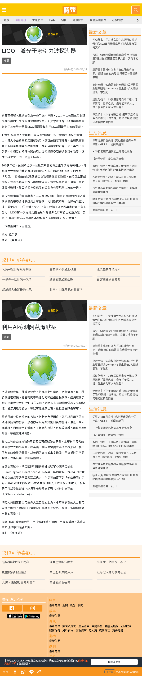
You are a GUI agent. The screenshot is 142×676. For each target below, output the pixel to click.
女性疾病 (81, 630)
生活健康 (83, 626)
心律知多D (119, 20)
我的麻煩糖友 (98, 20)
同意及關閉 (114, 662)
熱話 (73, 605)
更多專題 (117, 630)
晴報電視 (20, 20)
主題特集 (37, 20)
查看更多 (53, 34)
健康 (6, 20)
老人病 (93, 630)
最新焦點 (54, 605)
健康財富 (78, 20)
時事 (52, 20)
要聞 (65, 605)
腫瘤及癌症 (111, 626)
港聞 (6, 60)
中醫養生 (97, 626)
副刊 (63, 20)
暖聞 (80, 605)
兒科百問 (67, 630)
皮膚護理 (104, 630)
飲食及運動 (69, 626)
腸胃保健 (54, 630)
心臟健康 (126, 626)
